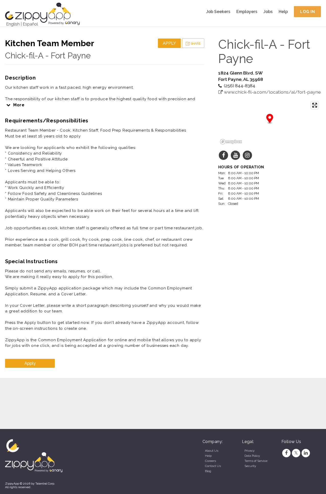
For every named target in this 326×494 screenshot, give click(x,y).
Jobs (268, 11)
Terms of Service (255, 461)
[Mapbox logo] (231, 142)
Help (283, 11)
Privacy (249, 450)
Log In (307, 11)
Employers (246, 11)
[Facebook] (286, 453)
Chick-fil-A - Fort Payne (48, 55)
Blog (208, 471)
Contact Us (213, 466)
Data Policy (252, 456)
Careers (210, 461)
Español (30, 24)
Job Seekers (218, 11)
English (13, 24)
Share (195, 43)
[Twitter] (296, 453)
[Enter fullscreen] (314, 105)
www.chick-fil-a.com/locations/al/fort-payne (272, 92)
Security (250, 466)
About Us (211, 450)
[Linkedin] (306, 453)
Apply (169, 43)
